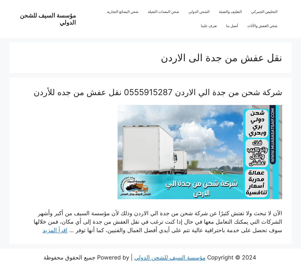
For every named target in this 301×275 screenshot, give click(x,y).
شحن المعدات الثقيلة (163, 11)
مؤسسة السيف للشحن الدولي (170, 257)
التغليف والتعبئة (230, 11)
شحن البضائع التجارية (123, 11)
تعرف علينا (209, 26)
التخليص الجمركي (264, 11)
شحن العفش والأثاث (262, 26)
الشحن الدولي (199, 11)
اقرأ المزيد (55, 230)
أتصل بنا (232, 26)
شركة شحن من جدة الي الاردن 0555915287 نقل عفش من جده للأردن (158, 92)
